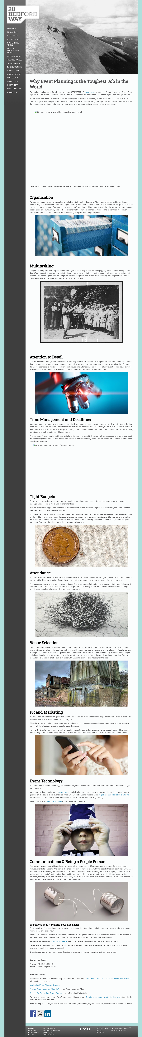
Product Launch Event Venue (13, 51)
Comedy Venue (14, 74)
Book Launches (14, 67)
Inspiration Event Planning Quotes (44, 985)
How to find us (14, 89)
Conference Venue (13, 44)
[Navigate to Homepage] (23, 14)
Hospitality (12, 85)
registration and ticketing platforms (114, 795)
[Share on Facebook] (33, 1013)
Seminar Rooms (14, 63)
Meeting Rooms (14, 56)
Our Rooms (12, 81)
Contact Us (12, 92)
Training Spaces (14, 60)
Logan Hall (12, 32)
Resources (12, 36)
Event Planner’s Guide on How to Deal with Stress (108, 978)
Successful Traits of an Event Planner (46, 993)
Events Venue (13, 39)
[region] (71, 1029)
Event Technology (54, 801)
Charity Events (14, 71)
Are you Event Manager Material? (44, 989)
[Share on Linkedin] (47, 1013)
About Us (11, 29)
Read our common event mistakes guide (104, 997)
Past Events (12, 78)
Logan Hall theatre (59, 941)
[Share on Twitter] (40, 1013)
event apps (64, 792)
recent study (89, 92)
